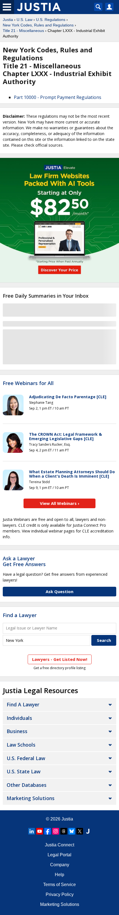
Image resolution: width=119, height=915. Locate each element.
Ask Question (59, 591)
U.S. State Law (23, 771)
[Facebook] (47, 831)
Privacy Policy (60, 894)
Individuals (19, 718)
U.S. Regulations (50, 19)
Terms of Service (59, 884)
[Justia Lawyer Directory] (87, 831)
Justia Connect (59, 845)
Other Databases (26, 785)
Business (17, 731)
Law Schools (21, 744)
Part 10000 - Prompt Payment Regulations (57, 97)
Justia (8, 19)
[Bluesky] (71, 831)
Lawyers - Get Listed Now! (59, 659)
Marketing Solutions (31, 798)
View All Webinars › (59, 503)
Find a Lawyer (20, 615)
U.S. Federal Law (26, 758)
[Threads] (63, 831)
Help (59, 874)
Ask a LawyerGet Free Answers (24, 561)
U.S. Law (24, 19)
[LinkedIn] (31, 831)
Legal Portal (59, 854)
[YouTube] (39, 831)
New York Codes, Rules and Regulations (38, 25)
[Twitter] (79, 831)
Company (59, 864)
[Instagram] (55, 831)
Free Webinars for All (28, 383)
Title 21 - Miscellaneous (23, 30)
